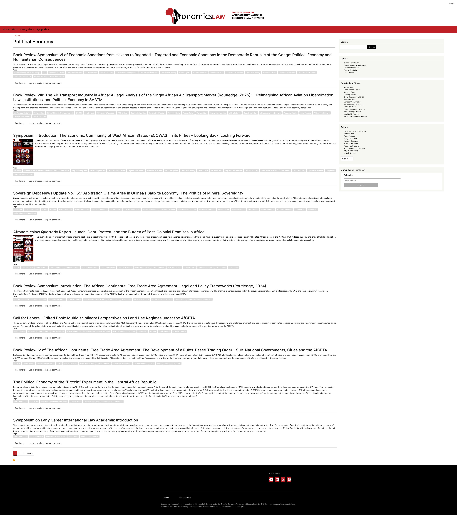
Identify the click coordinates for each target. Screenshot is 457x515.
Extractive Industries (132, 209)
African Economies (200, 73)
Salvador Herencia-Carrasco (355, 116)
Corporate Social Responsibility (200, 299)
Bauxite (53, 209)
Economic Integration (218, 113)
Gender (153, 331)
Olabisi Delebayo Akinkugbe (355, 65)
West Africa (65, 171)
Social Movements (125, 267)
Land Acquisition (58, 331)
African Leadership (87, 363)
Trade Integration (171, 171)
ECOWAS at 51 (216, 171)
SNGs (59, 363)
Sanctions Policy (91, 73)
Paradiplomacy (28, 363)
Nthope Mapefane (351, 68)
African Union (123, 113)
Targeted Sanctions (74, 73)
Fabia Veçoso (349, 136)
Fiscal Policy (233, 267)
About (14, 29)
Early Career (73, 436)
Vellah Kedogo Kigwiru (353, 112)
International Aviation (157, 113)
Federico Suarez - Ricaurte (354, 109)
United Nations (75, 401)
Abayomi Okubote (351, 143)
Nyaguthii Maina (350, 138)
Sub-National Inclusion (45, 363)
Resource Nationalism (207, 209)
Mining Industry (115, 209)
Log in (452, 3)
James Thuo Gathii (351, 63)
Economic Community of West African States (40, 171)
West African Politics (154, 171)
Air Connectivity (174, 113)
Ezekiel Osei (349, 134)
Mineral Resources (82, 209)
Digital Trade (126, 299)
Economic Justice (72, 267)
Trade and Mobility (290, 113)
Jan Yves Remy (350, 99)
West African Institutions (23, 174)
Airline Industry (235, 113)
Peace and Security (253, 73)
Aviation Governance (22, 117)
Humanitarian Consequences (126, 73)
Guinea (44, 209)
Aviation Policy (188, 113)
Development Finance (90, 267)
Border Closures (70, 363)
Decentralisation (140, 363)
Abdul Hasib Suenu (351, 146)
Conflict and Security (168, 73)
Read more (20, 83)
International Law (269, 73)
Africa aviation (39, 113)
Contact (166, 497)
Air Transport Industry (22, 113)
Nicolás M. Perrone (351, 114)
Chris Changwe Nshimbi (354, 97)
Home (6, 29)
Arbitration (18, 209)
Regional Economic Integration (124, 331)
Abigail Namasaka (351, 151)
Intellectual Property (141, 299)
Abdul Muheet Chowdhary (354, 148)
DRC (44, 73)
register (40, 83)
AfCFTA (17, 363)
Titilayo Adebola (350, 70)
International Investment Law (25, 213)
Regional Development (233, 171)
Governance (285, 171)
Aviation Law (89, 113)
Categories (26, 29)
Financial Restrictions (287, 73)
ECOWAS (17, 171)
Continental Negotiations (122, 363)
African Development (322, 113)
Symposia (41, 29)
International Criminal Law (55, 436)
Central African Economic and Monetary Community (103, 401)
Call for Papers (19, 331)
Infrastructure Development (270, 113)
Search (372, 47)
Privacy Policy (185, 497)
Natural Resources (216, 73)
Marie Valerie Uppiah (352, 90)
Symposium (330, 171)
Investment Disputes (167, 209)
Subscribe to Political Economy (14, 460)
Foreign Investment (284, 209)
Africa (16, 267)
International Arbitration (187, 209)
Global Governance (57, 76)
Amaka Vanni (349, 87)
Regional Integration (138, 113)
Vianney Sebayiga (351, 141)
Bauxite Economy (65, 209)
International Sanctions (149, 73)
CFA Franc (34, 401)
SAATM (79, 113)
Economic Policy (299, 171)
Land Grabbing (164, 331)
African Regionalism (97, 171)
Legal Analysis (306, 113)
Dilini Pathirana (350, 107)
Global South (221, 267)
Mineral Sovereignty (99, 209)
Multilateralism (113, 299)
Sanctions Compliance (22, 76)
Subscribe (348, 175)
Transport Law (202, 113)
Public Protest (41, 267)
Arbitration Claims (32, 209)
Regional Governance (136, 171)
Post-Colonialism (56, 267)
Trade (152, 363)
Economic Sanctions (56, 73)
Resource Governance (234, 73)
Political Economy (106, 73)
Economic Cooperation (116, 171)
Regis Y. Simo (349, 92)
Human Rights (184, 73)
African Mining (223, 209)
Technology (143, 331)
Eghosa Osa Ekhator (352, 102)
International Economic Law (94, 299)
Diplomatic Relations (315, 171)
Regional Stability (40, 76)
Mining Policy (253, 209)
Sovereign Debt (27, 267)
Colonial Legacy (189, 267)
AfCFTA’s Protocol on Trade (38, 331)
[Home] (217, 16)
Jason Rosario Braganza (353, 104)
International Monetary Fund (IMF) (54, 401)
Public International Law (89, 436)
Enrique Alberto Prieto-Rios (355, 131)
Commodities (300, 209)
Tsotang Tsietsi (350, 95)
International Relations (269, 171)
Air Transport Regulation (106, 113)
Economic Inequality (206, 267)
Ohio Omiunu (349, 73)
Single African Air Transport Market (60, 113)
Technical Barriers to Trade (162, 299)
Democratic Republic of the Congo (27, 73)
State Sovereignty (267, 209)
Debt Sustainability (108, 267)
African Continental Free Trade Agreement (30, 299)
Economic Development (306, 73)
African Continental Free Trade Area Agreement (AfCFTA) (88, 331)
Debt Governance (174, 267)
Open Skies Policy (250, 113)
